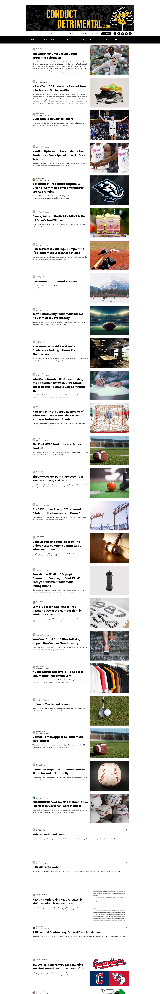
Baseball (65, 40)
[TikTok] (130, 33)
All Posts (34, 40)
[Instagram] (115, 33)
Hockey (74, 40)
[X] (118, 33)
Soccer (92, 40)
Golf (100, 40)
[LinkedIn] (122, 33)
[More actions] (88, 49)
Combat (109, 40)
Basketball (54, 40)
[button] (106, 33)
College (84, 40)
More (117, 40)
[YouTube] (126, 33)
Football (44, 40)
